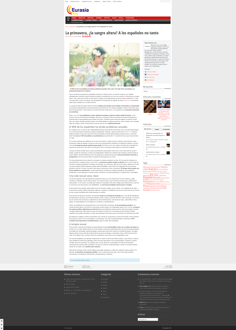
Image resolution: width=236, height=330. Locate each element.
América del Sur (155, 167)
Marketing (147, 181)
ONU (161, 182)
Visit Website (150, 80)
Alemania (146, 167)
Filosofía (157, 177)
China (154, 171)
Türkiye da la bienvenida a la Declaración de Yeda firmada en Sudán (155, 135)
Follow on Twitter (151, 72)
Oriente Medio (166, 182)
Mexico (153, 182)
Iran (156, 180)
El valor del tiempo (71, 293)
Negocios (82, 18)
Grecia (150, 180)
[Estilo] (150, 107)
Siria (158, 186)
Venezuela (153, 190)
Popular (157, 129)
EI (158, 175)
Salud (114, 18)
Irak (154, 180)
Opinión (99, 18)
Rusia (146, 185)
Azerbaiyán (165, 169)
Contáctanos (97, 1)
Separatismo (153, 186)
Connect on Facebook (153, 74)
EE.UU (154, 175)
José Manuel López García (153, 147)
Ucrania (159, 188)
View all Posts (151, 77)
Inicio (66, 1)
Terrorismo (146, 188)
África (158, 190)
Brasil (144, 171)
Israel (161, 180)
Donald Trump (164, 173)
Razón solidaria (150, 145)
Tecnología (130, 18)
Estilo (150, 114)
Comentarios (166, 129)
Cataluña (149, 171)
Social (121, 18)
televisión (163, 186)
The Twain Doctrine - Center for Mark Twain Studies (155, 279)
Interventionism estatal (77, 22)
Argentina (153, 168)
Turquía (153, 188)
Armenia (160, 169)
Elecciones (163, 175)
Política (107, 18)
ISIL (159, 180)
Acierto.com (71, 36)
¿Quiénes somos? (74, 1)
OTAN (144, 184)
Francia (163, 178)
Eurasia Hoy (68, 328)
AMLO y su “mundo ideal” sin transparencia (78, 290)
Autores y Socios (107, 1)
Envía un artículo (117, 1)
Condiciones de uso (87, 1)
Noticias (90, 18)
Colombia (159, 171)
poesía (157, 183)
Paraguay (150, 183)
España (147, 177)
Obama (157, 182)
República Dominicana (165, 184)
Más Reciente (147, 129)
